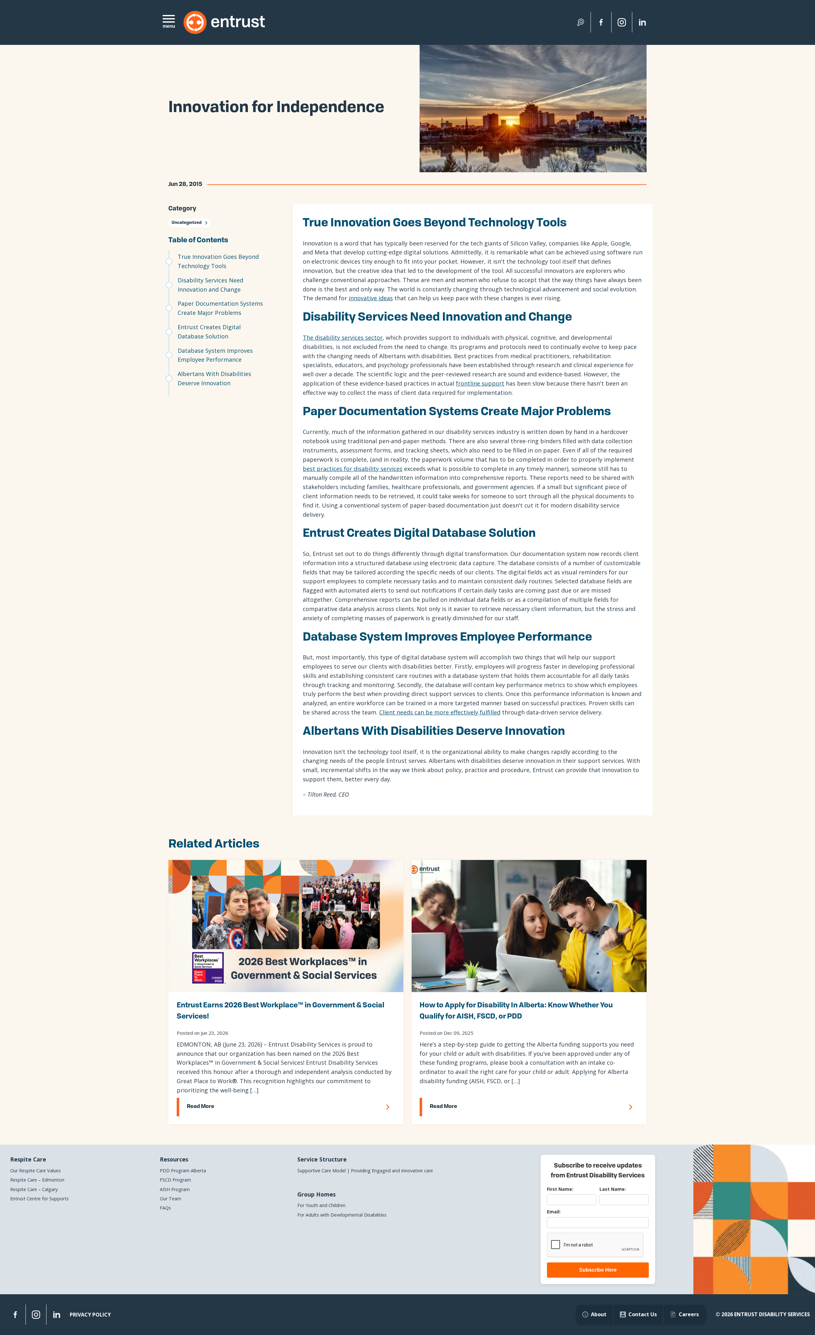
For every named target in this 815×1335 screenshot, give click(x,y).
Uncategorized (187, 223)
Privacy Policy (90, 1314)
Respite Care (28, 1159)
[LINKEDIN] (56, 1314)
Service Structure (322, 1159)
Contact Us (642, 1314)
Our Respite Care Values (35, 1171)
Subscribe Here (598, 1270)
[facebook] (601, 22)
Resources (174, 1159)
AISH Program (175, 1189)
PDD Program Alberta (183, 1171)
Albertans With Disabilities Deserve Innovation (214, 378)
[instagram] (622, 22)
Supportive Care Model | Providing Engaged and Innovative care (365, 1171)
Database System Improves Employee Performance (215, 355)
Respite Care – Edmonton (37, 1180)
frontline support (480, 383)
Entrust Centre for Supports (39, 1199)
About (598, 1314)
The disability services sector (343, 337)
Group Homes (316, 1194)
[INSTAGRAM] (36, 1314)
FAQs (165, 1208)
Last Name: (612, 1189)
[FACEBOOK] (15, 1314)
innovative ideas (371, 298)
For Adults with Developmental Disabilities (341, 1215)
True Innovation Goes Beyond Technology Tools (218, 261)
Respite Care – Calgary (34, 1189)
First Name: (560, 1189)
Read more (200, 1106)
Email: (554, 1212)
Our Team (170, 1199)
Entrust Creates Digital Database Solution (209, 331)
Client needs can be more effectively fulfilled (439, 712)
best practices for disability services (352, 468)
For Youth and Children (321, 1205)
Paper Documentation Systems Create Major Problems (220, 308)
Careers (689, 1314)
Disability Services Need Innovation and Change (210, 284)
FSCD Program (175, 1180)
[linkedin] (642, 22)
